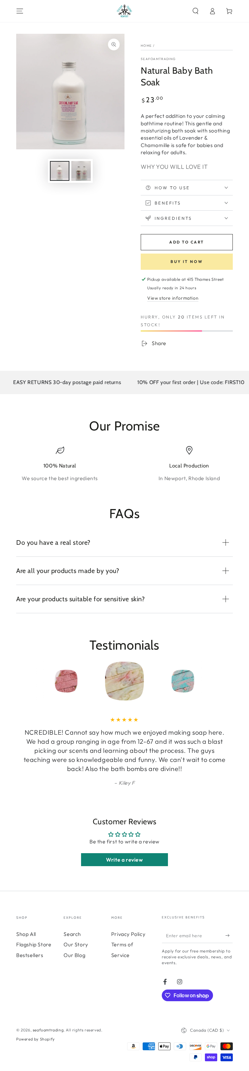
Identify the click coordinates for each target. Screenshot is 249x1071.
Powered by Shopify (35, 1039)
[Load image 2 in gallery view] (81, 171)
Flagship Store (33, 944)
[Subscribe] (229, 935)
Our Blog (74, 955)
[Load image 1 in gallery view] (59, 171)
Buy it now (187, 261)
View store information (172, 298)
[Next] (226, 681)
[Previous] (22, 681)
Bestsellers (29, 955)
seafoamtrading (158, 59)
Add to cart (186, 242)
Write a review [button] (124, 859)
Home (146, 46)
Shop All (26, 934)
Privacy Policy (128, 934)
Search (72, 934)
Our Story (76, 944)
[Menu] (19, 11)
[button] (195, 11)
